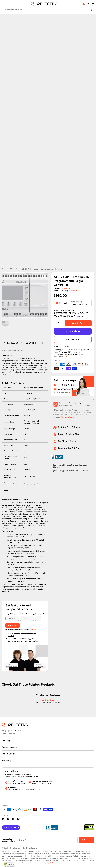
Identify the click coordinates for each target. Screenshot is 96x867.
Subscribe (86, 840)
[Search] (91, 9)
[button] (2, 4)
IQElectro (14, 731)
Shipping (57, 295)
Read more (70, 342)
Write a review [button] (48, 697)
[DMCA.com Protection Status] (89, 829)
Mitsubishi (73, 275)
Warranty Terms (67, 402)
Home (4, 254)
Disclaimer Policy (48, 863)
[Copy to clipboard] (43, 328)
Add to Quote (72, 324)
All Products (13, 254)
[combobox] (48, 9)
